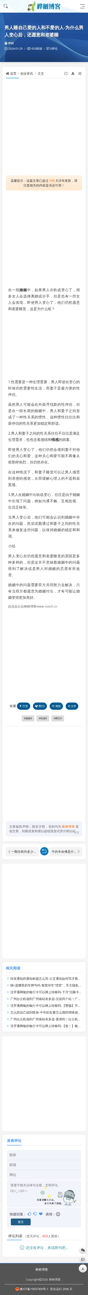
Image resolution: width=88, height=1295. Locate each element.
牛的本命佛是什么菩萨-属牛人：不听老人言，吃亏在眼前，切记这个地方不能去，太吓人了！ (67, 851)
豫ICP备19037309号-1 (34, 1289)
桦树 (11, 43)
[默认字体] (73, 73)
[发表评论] (82, 1259)
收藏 (13, 706)
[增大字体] (80, 73)
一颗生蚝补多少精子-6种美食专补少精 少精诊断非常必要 (25, 851)
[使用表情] (58, 1214)
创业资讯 (26, 73)
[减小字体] (66, 73)
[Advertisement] (44, 127)
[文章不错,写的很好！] (30, 1214)
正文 (41, 73)
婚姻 (23, 289)
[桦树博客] (44, 6)
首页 (13, 73)
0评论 (54, 48)
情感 (55, 439)
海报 (58, 706)
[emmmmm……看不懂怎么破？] (35, 1214)
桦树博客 (41, 1269)
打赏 (25, 706)
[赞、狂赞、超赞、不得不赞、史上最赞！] (41, 1214)
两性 (57, 718)
